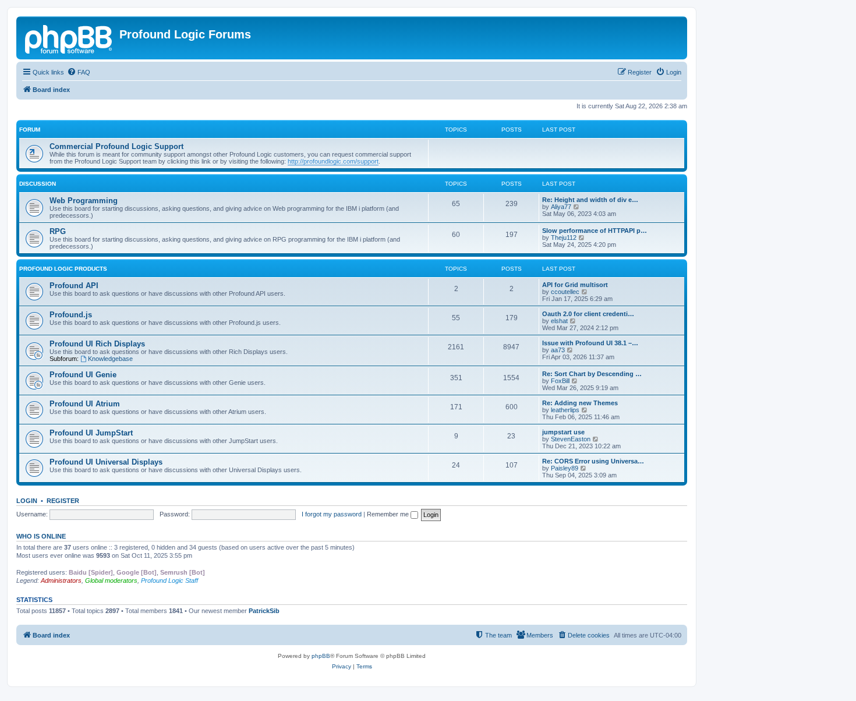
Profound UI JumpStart (91, 433)
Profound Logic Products (63, 268)
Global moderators (111, 580)
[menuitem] (78, 72)
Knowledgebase (110, 358)
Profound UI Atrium (84, 403)
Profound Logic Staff (169, 580)
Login (26, 500)
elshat (559, 320)
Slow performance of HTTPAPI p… (594, 230)
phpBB (321, 656)
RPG (57, 231)
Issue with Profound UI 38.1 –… (590, 342)
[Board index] (69, 37)
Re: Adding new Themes (580, 402)
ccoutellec (565, 291)
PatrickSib (264, 610)
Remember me (389, 514)
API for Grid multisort (575, 284)
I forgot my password (332, 514)
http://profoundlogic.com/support (333, 161)
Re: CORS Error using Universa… (593, 461)
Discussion (37, 183)
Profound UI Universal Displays (105, 462)
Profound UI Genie (82, 374)
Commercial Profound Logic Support (116, 146)
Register (63, 500)
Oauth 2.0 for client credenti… (588, 313)
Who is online (41, 536)
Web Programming (83, 200)
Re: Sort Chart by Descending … (592, 373)
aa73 (558, 349)
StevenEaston (570, 439)
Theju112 (563, 237)
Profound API (73, 285)
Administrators (61, 580)
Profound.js (70, 314)
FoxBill (560, 380)
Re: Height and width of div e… (590, 199)
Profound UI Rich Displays (97, 343)
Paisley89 (564, 468)
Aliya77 (561, 206)
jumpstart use (563, 432)
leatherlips (565, 409)
